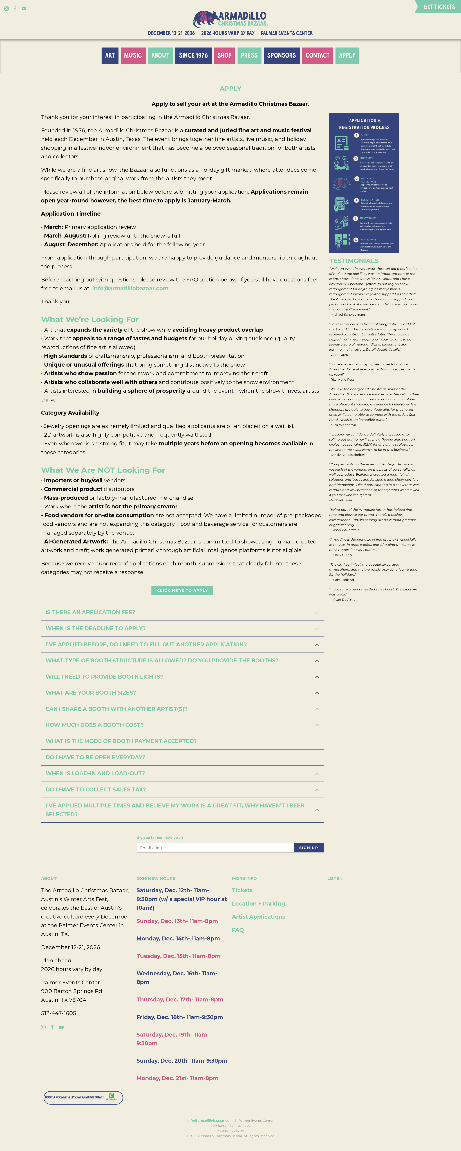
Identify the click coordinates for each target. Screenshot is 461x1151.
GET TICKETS (439, 7)
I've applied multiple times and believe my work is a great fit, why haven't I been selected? (175, 810)
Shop (224, 56)
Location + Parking (258, 903)
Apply (347, 56)
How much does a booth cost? (95, 725)
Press (249, 56)
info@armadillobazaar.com (130, 288)
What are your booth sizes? (91, 692)
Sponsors (281, 56)
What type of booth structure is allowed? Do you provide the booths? (162, 660)
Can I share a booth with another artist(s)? (117, 709)
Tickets (242, 890)
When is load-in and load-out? (95, 773)
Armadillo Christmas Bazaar (230, 19)
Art (110, 56)
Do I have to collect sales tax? (96, 789)
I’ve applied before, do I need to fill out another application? (146, 644)
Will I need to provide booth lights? (104, 676)
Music (133, 56)
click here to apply (182, 590)
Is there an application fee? (90, 612)
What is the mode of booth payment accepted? (121, 741)
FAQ (238, 930)
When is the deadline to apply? (96, 628)
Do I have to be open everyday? (96, 757)
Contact (317, 56)
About (160, 56)
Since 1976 (193, 56)
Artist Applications (258, 916)
